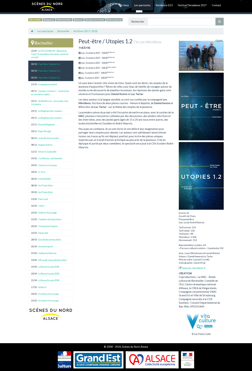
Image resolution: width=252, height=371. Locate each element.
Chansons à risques (47, 165)
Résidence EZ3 (164, 5)
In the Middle (44, 178)
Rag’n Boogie (44, 131)
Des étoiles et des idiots (49, 239)
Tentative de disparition (49, 219)
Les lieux (124, 5)
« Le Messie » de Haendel (50, 158)
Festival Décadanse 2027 (192, 5)
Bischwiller (36, 20)
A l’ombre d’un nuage (48, 294)
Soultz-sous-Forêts (95, 20)
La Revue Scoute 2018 (48, 266)
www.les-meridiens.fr (194, 267)
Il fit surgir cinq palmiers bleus (52, 260)
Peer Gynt (43, 199)
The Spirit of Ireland (47, 226)
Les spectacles (142, 5)
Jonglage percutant (47, 84)
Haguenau (49, 20)
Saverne (79, 20)
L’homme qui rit (45, 246)
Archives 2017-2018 (85, 31)
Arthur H (42, 287)
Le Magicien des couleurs (50, 111)
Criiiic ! (41, 205)
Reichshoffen (64, 20)
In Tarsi (41, 172)
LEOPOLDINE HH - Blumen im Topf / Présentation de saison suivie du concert (49, 54)
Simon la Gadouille (47, 151)
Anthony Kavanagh (47, 212)
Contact (216, 5)
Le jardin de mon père (48, 138)
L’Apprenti (43, 233)
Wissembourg (114, 20)
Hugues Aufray (45, 144)
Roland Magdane (46, 124)
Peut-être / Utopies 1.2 (49, 64)
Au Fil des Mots (45, 185)
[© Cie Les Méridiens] (201, 54)
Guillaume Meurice (47, 253)
